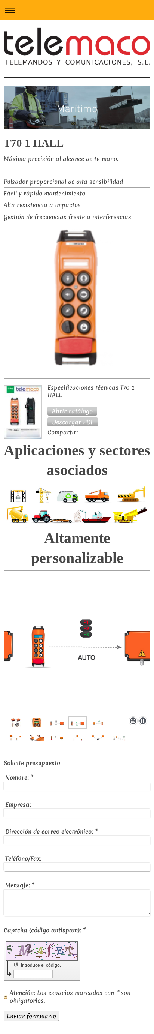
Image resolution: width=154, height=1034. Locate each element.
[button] (72, 411)
